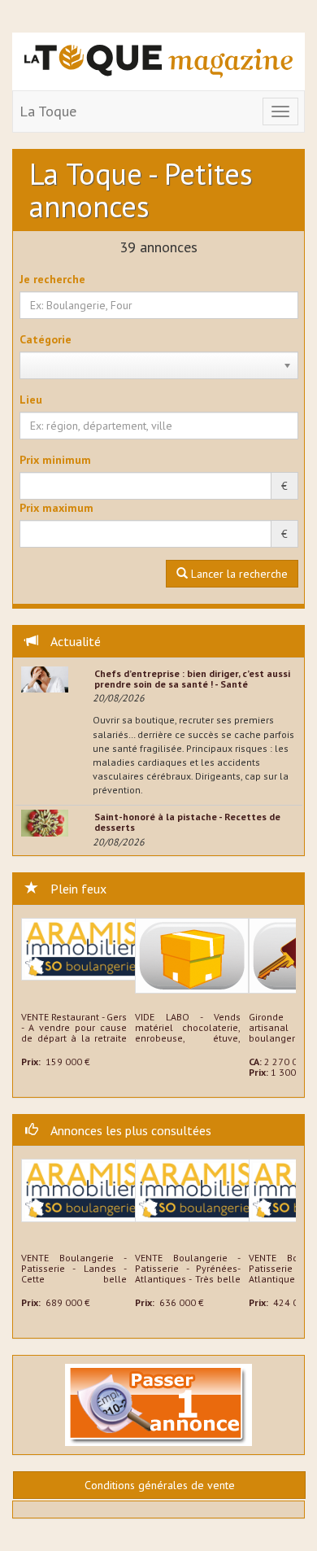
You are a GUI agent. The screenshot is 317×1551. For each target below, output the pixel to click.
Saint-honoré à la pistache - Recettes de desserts (187, 821)
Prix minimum (55, 459)
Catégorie (46, 339)
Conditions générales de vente (160, 1485)
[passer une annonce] (158, 1403)
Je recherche (52, 279)
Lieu (31, 399)
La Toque (48, 111)
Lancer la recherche (238, 573)
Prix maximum (56, 507)
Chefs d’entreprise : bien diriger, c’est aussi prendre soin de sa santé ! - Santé (192, 678)
